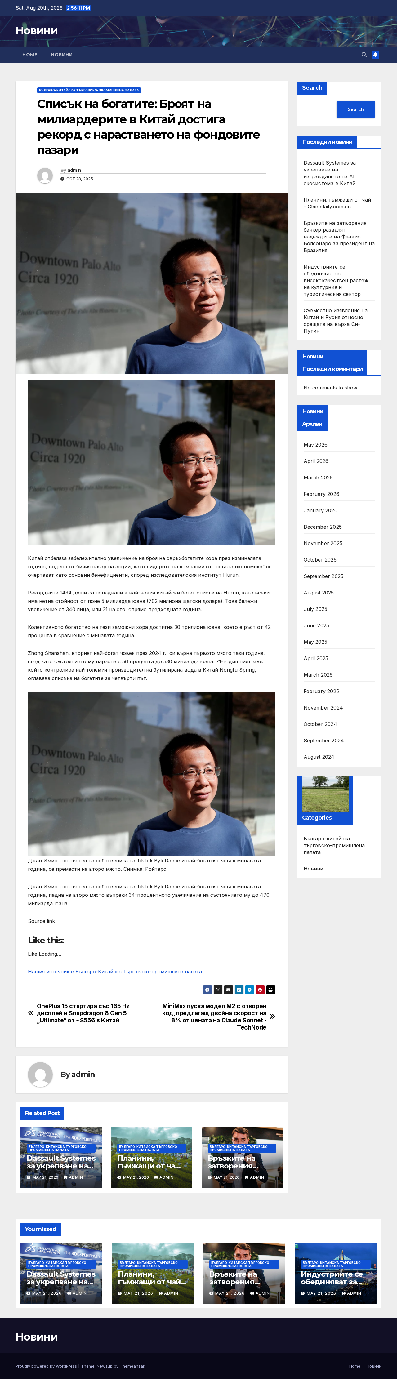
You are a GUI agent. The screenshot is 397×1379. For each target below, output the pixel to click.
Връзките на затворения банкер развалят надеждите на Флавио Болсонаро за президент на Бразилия (339, 236)
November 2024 (323, 708)
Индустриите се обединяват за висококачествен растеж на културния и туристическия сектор (336, 280)
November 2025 (323, 543)
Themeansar (132, 1365)
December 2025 (323, 527)
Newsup (105, 1365)
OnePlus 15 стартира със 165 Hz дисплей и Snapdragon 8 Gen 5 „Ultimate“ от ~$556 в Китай (83, 1013)
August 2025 (319, 592)
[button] (364, 54)
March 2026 (318, 477)
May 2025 (316, 642)
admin (74, 170)
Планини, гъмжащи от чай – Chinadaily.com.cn (151, 1166)
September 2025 (324, 576)
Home (29, 54)
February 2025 (321, 691)
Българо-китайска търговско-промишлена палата (89, 90)
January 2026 (320, 510)
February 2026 (322, 494)
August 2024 (319, 757)
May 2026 (316, 445)
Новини (37, 30)
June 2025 (316, 625)
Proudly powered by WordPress (47, 1365)
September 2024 (324, 740)
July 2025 (316, 609)
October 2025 (320, 560)
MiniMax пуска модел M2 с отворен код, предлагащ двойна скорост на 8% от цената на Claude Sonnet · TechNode (214, 1017)
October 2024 (320, 724)
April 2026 (316, 461)
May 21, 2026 (47, 1293)
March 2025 (318, 675)
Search (312, 87)
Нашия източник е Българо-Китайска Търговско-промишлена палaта (115, 971)
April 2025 (316, 658)
